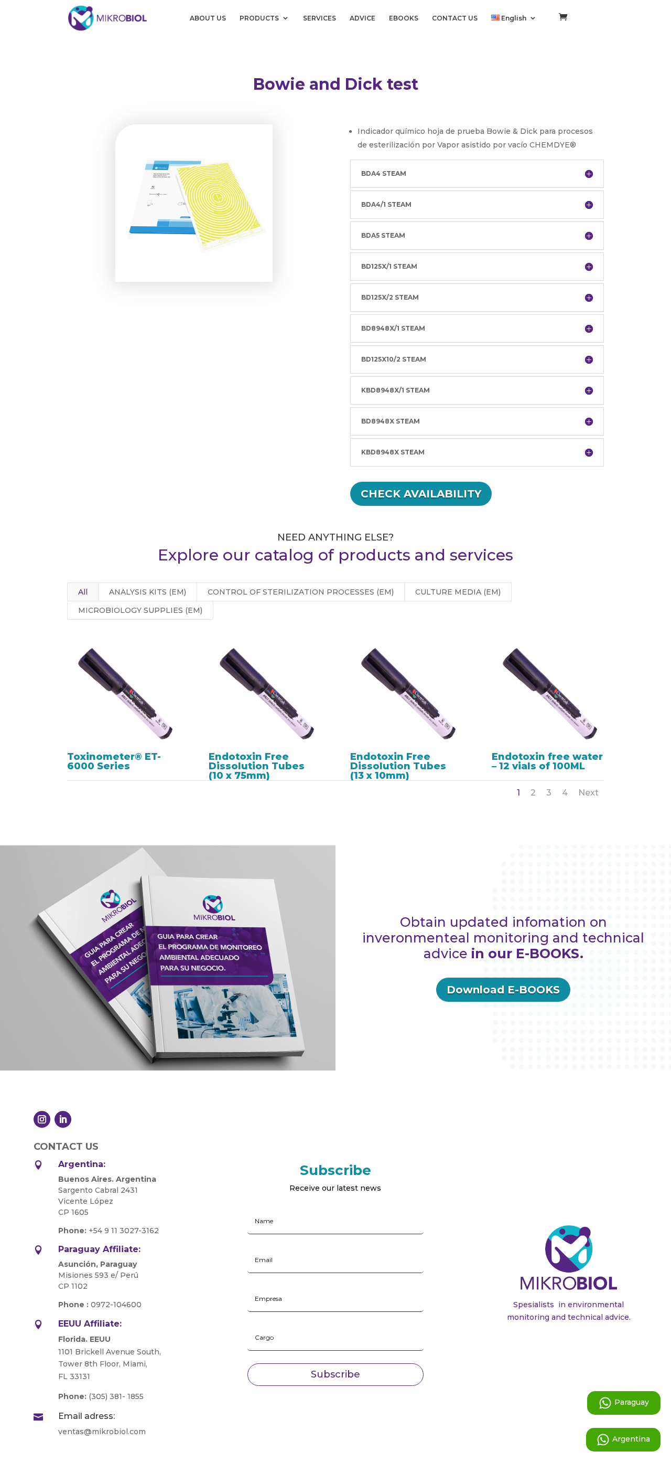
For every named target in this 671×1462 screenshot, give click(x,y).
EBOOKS (403, 18)
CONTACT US (455, 18)
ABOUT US (208, 18)
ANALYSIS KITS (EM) (147, 592)
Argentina (631, 1439)
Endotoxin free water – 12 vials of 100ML (547, 761)
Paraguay (631, 1402)
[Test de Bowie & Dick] (194, 279)
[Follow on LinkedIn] (63, 1119)
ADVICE (362, 18)
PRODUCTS (259, 18)
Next (588, 793)
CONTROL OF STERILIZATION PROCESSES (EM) (301, 592)
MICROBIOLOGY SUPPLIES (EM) (140, 610)
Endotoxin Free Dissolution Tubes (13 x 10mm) (398, 766)
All (83, 592)
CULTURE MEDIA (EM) (458, 592)
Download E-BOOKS (503, 989)
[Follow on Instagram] (42, 1119)
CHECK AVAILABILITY (421, 494)
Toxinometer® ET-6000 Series (114, 761)
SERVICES (319, 18)
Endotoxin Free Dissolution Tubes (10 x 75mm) (257, 766)
